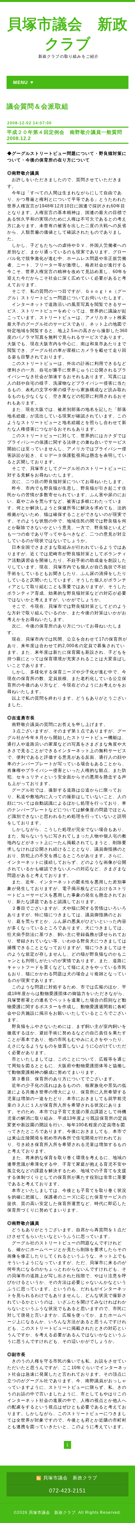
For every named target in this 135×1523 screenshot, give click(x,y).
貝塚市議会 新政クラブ (52, 1512)
